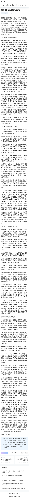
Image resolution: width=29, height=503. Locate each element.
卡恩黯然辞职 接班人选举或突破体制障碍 (11, 488)
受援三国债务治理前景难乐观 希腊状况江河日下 (12, 483)
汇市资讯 (8, 5)
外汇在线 (18, 493)
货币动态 (14, 5)
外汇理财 (20, 5)
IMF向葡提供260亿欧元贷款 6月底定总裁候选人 (12, 475)
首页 (3, 5)
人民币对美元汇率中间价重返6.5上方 (10, 480)
